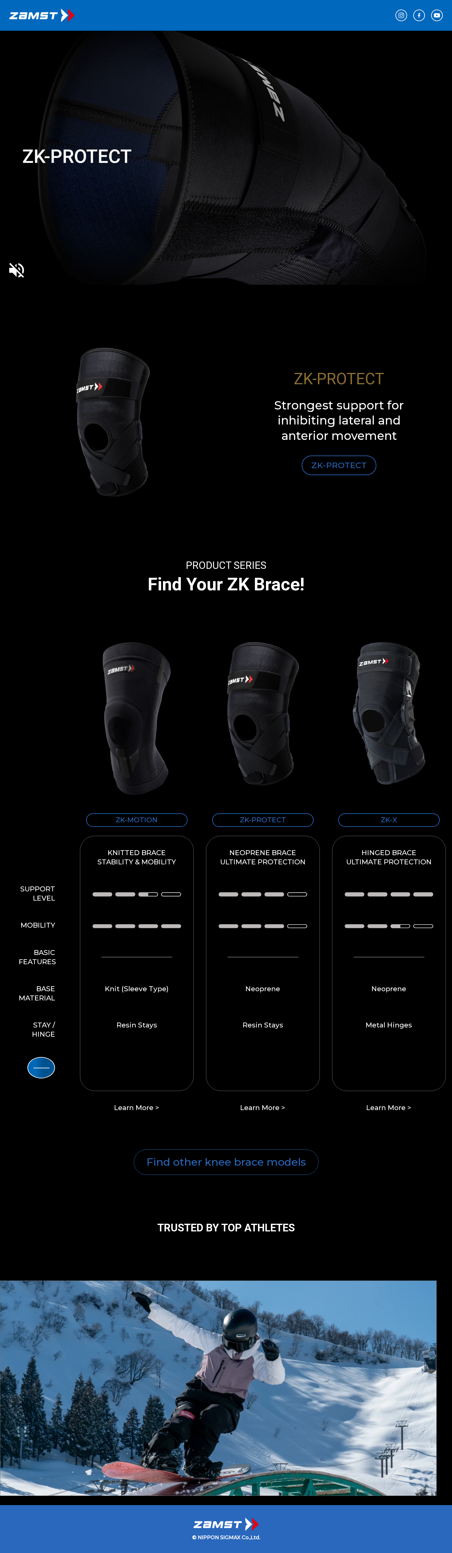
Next (421, 422)
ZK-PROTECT (339, 465)
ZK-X (389, 820)
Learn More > (136, 1107)
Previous (30, 1358)
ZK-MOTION (137, 820)
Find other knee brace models (226, 1162)
